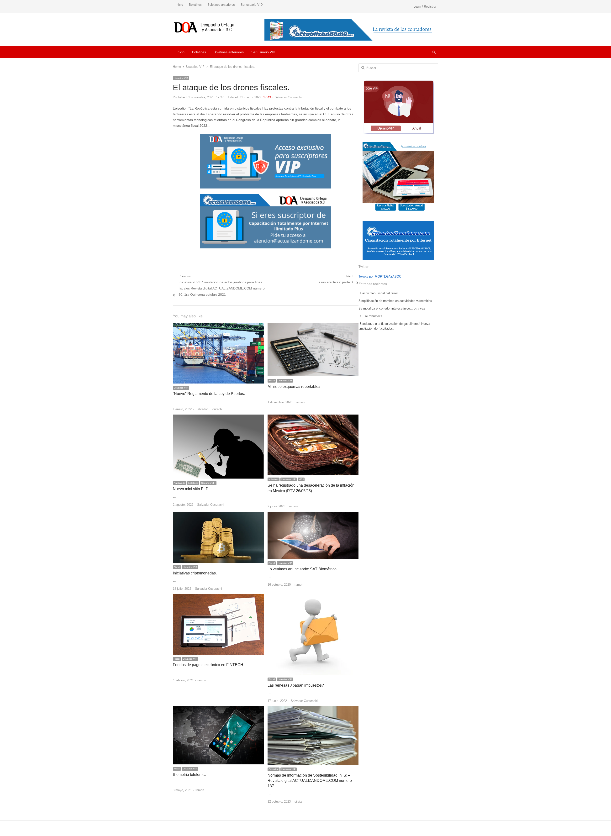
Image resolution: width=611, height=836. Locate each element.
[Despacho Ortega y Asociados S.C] (204, 27)
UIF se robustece (370, 316)
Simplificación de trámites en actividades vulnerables (395, 301)
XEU (301, 479)
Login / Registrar (425, 6)
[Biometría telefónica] (218, 709)
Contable (274, 769)
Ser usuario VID (252, 4)
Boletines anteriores (221, 4)
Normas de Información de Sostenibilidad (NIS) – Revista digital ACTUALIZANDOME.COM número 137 (310, 780)
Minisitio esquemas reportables (294, 386)
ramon (300, 402)
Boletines (195, 4)
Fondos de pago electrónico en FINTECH (208, 665)
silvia (298, 801)
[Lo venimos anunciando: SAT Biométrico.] (313, 514)
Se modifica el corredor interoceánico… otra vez (391, 308)
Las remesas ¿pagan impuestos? (296, 685)
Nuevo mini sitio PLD (191, 489)
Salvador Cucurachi (288, 97)
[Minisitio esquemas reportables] (313, 325)
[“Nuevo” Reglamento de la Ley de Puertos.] (218, 325)
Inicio (179, 4)
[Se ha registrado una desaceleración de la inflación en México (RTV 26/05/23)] (313, 417)
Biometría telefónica (189, 775)
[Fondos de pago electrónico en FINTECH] (218, 597)
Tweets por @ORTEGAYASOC (379, 276)
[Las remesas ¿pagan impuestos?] (313, 597)
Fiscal (272, 380)
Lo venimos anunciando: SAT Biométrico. (302, 569)
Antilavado (179, 483)
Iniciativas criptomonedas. (195, 573)
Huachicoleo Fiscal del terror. (378, 293)
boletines (193, 483)
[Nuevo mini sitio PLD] (218, 417)
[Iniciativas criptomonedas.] (218, 514)
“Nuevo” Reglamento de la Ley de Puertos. (209, 394)
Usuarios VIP (181, 78)
